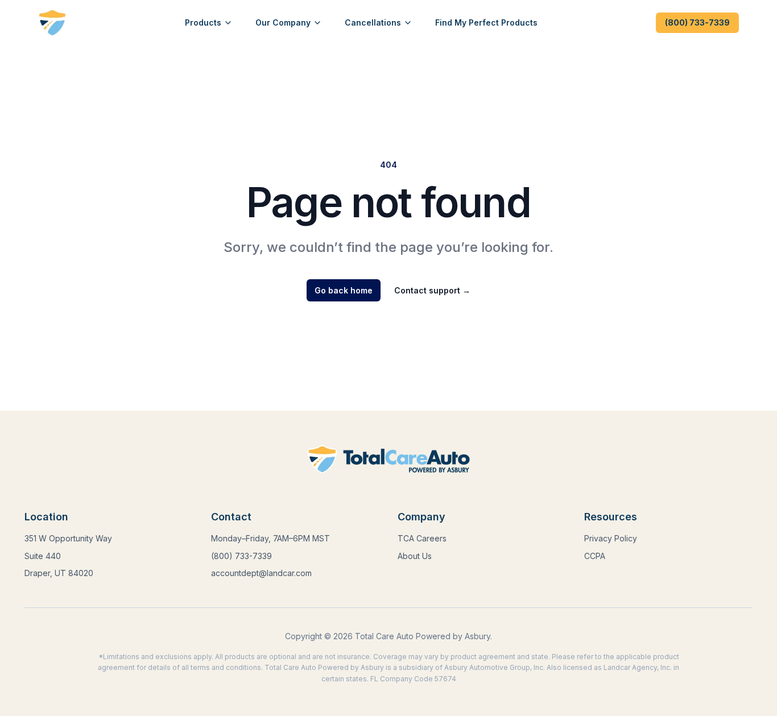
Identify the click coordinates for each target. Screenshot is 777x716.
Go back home (344, 290)
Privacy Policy (610, 538)
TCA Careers (422, 538)
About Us (415, 556)
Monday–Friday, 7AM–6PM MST (270, 538)
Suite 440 (42, 556)
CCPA (594, 556)
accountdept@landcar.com (261, 573)
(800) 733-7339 (697, 22)
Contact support (432, 290)
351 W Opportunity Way (68, 538)
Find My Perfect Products (486, 22)
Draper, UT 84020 (58, 573)
